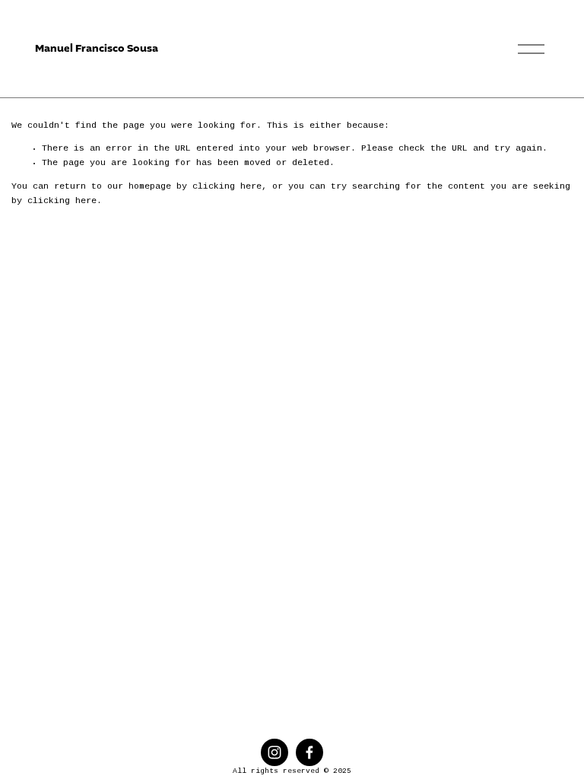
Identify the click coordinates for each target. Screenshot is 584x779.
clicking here (227, 186)
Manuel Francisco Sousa (96, 48)
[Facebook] (309, 752)
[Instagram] (274, 752)
